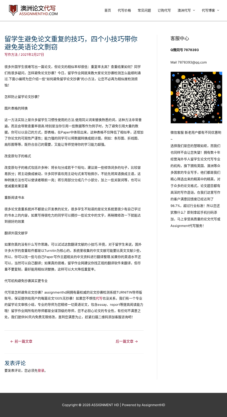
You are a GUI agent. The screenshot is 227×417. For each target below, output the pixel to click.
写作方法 (11, 54)
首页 (107, 10)
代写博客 (208, 10)
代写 (99, 298)
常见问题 (144, 10)
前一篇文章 (21, 341)
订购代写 (164, 10)
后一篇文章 (127, 341)
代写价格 (124, 10)
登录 (41, 370)
